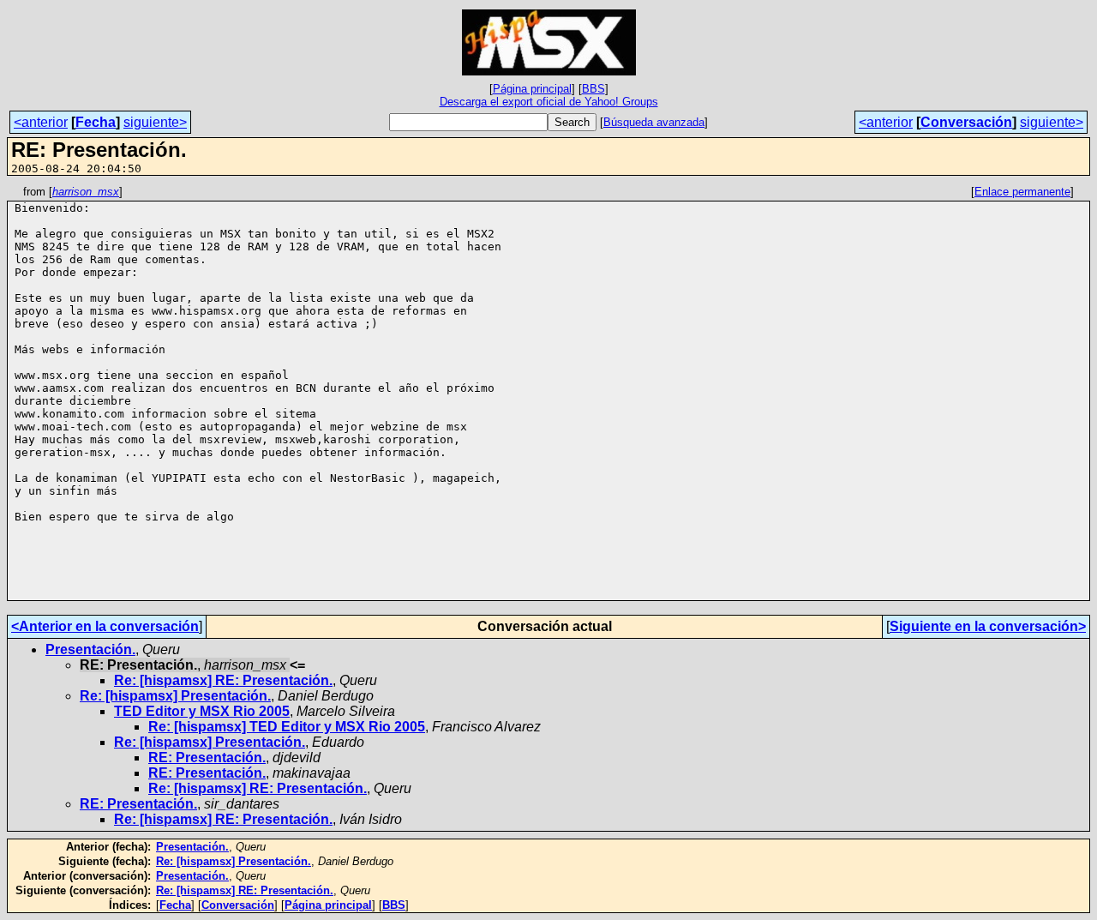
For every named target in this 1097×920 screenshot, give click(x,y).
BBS (593, 88)
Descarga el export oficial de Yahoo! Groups (549, 101)
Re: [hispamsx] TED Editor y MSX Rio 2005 (286, 726)
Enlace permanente (1022, 191)
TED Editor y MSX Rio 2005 (202, 711)
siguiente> (155, 122)
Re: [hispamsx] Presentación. (175, 695)
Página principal (532, 88)
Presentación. (90, 649)
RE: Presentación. (207, 757)
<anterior (41, 122)
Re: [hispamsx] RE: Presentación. (223, 680)
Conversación (966, 122)
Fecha (95, 122)
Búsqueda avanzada (653, 122)
